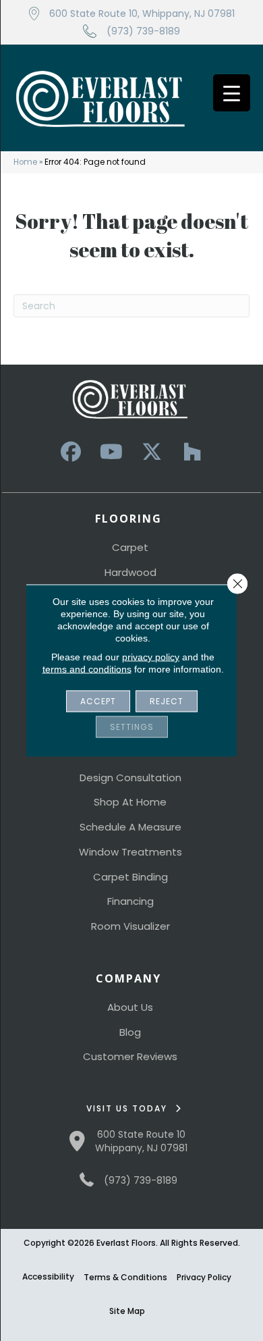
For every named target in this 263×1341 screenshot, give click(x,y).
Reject (166, 701)
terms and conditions (87, 669)
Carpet (130, 547)
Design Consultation (130, 777)
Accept (98, 701)
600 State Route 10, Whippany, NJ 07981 (142, 13)
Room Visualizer (130, 926)
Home (25, 162)
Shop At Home (130, 802)
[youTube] (111, 452)
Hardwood (130, 572)
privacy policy (150, 657)
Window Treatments (130, 852)
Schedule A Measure (130, 827)
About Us (130, 1007)
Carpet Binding (130, 877)
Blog (130, 1032)
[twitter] (152, 452)
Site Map (127, 1311)
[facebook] (71, 452)
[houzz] (192, 452)
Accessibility (48, 1276)
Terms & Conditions (125, 1277)
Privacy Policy (204, 1277)
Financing (130, 901)
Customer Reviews (130, 1056)
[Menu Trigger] (231, 92)
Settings (132, 727)
